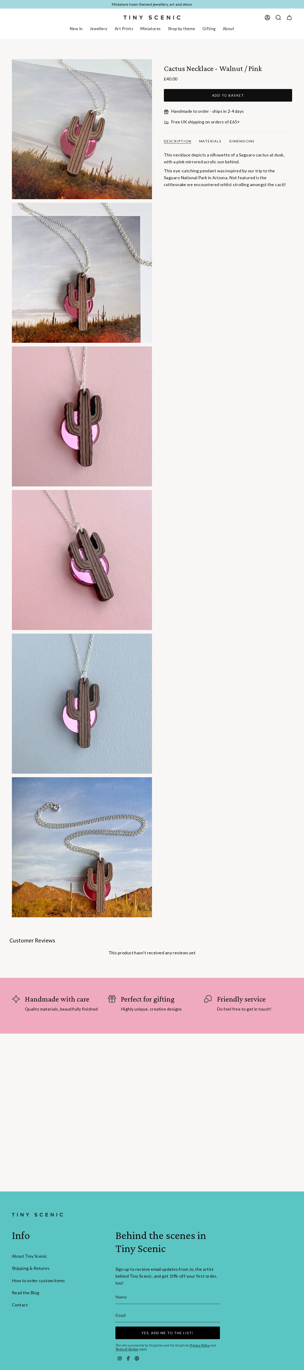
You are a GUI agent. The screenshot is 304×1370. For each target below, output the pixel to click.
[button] (98, 29)
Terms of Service (126, 1349)
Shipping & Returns (30, 1268)
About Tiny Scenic (29, 1256)
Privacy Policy (199, 1345)
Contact (20, 1304)
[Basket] (289, 18)
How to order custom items (38, 1280)
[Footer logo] (37, 1215)
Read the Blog (25, 1292)
